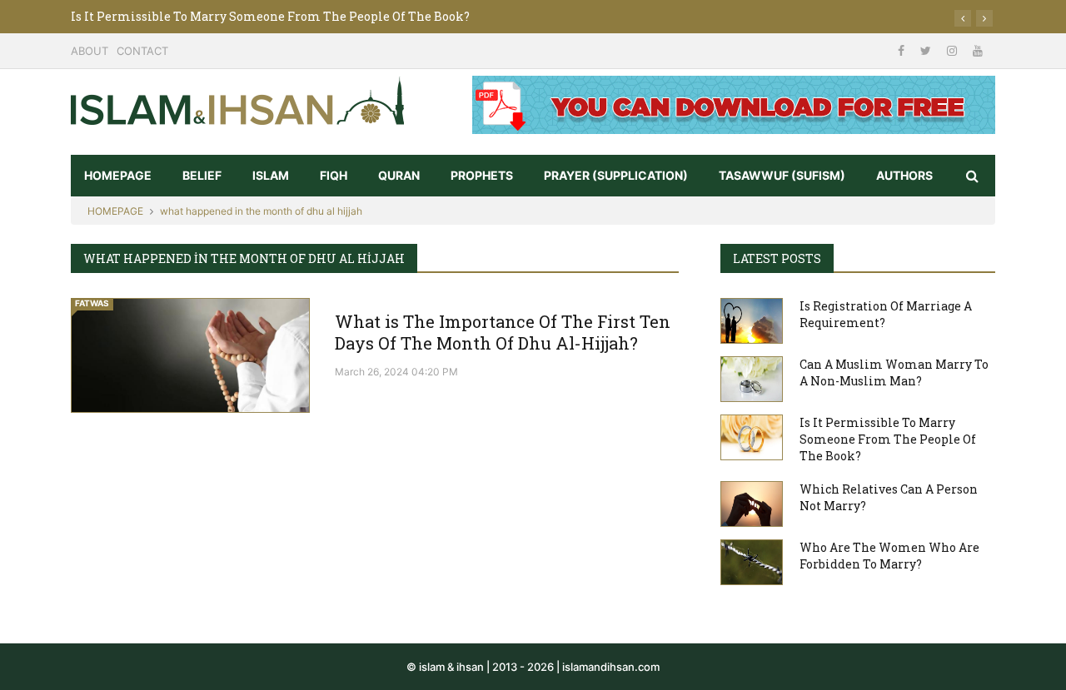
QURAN (399, 175)
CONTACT (142, 50)
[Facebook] (903, 50)
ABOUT (89, 50)
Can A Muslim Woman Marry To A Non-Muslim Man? (894, 372)
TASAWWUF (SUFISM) (782, 175)
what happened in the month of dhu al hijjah (261, 211)
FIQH (333, 175)
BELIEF (202, 175)
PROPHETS (482, 175)
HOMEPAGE (118, 175)
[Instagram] (953, 50)
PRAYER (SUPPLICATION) (616, 175)
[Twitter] (927, 50)
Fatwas (92, 303)
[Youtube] (978, 50)
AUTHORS (904, 175)
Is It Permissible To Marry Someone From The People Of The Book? (270, 16)
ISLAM (270, 175)
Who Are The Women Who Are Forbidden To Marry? (889, 555)
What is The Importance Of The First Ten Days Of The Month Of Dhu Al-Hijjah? (502, 332)
